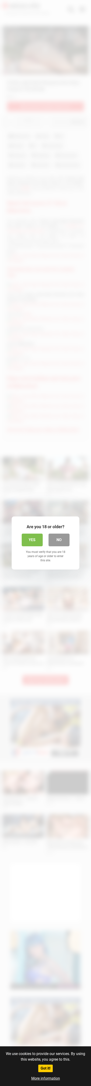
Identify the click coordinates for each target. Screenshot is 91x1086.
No (59, 540)
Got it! (45, 1068)
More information (45, 1078)
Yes (32, 540)
